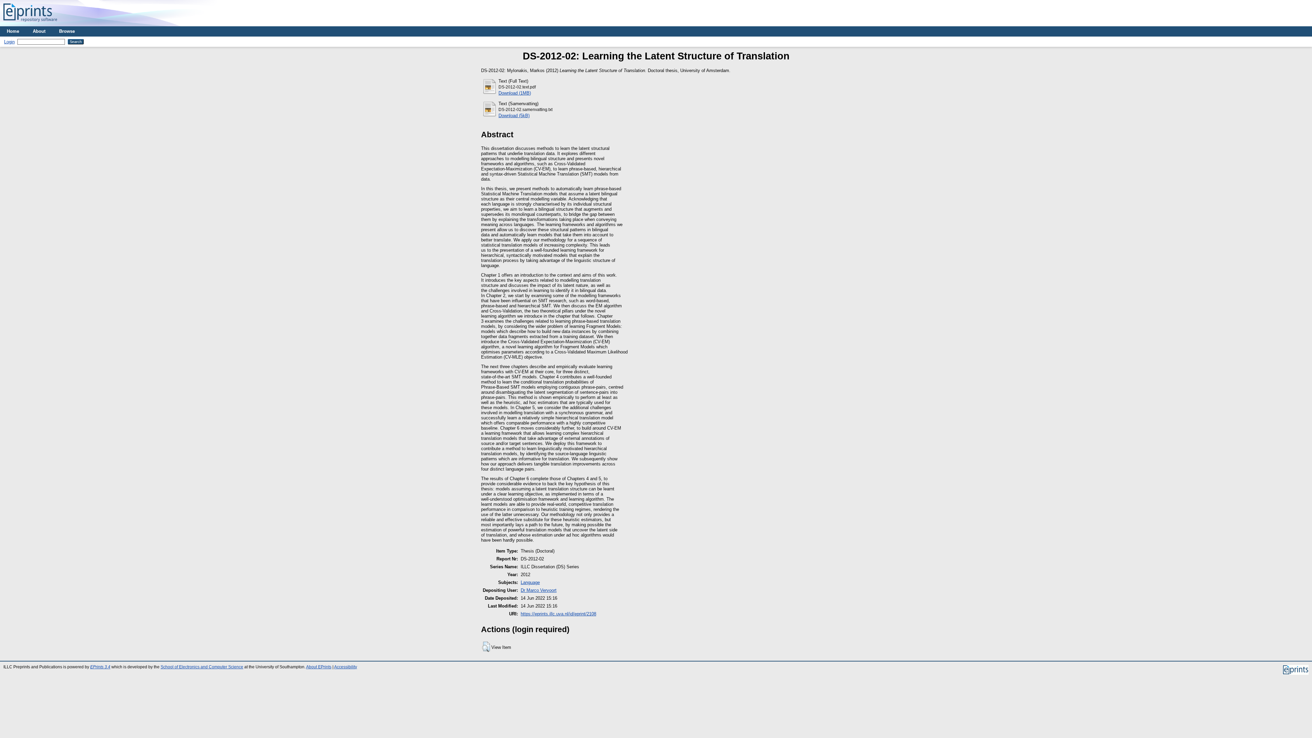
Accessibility (345, 667)
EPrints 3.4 (100, 667)
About (39, 31)
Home (13, 31)
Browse (67, 31)
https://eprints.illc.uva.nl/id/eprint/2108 (558, 613)
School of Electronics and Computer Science (202, 667)
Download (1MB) (514, 93)
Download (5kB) (514, 115)
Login (9, 41)
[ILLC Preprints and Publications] (30, 23)
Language (530, 582)
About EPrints (318, 667)
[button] (486, 647)
